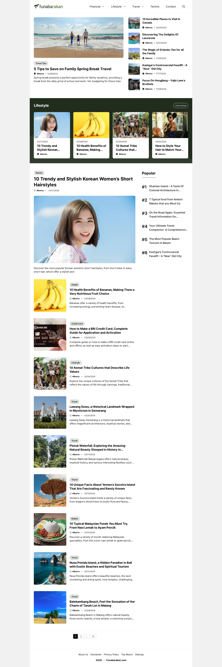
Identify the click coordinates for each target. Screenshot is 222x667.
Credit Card (77, 323)
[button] (183, 6)
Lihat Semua (180, 105)
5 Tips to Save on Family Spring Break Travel (72, 69)
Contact (171, 6)
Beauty (39, 173)
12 (94, 637)
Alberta (40, 73)
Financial (95, 6)
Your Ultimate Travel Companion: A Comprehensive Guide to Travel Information (168, 229)
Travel (136, 6)
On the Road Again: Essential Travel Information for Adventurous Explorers (167, 216)
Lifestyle (116, 6)
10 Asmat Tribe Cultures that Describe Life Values (130, 149)
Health (75, 284)
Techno (154, 6)
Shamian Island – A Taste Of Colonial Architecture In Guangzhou (166, 190)
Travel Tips (41, 63)
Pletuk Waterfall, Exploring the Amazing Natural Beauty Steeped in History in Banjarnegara (97, 449)
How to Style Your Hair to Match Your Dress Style (168, 149)
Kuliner (75, 518)
